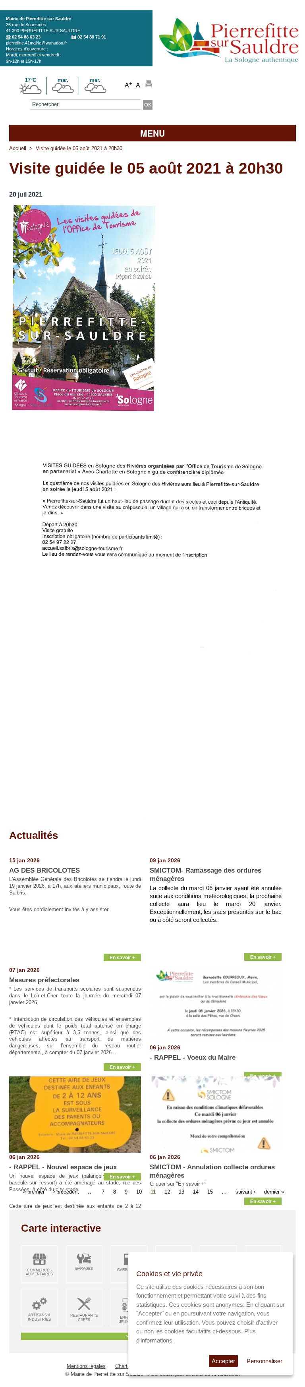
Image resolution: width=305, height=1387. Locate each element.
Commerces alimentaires (39, 1272)
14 (196, 1192)
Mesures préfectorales (44, 980)
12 (167, 1192)
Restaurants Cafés (84, 1318)
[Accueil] (228, 66)
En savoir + (122, 957)
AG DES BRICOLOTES (44, 870)
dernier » (274, 1192)
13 (181, 1192)
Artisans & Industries (39, 1317)
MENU (152, 133)
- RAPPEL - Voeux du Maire (193, 1057)
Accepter (223, 1361)
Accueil (17, 148)
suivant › (245, 1192)
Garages (84, 1269)
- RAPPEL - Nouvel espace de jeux (63, 1167)
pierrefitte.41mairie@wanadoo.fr (36, 43)
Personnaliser (264, 1361)
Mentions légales (86, 1366)
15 (210, 1192)
